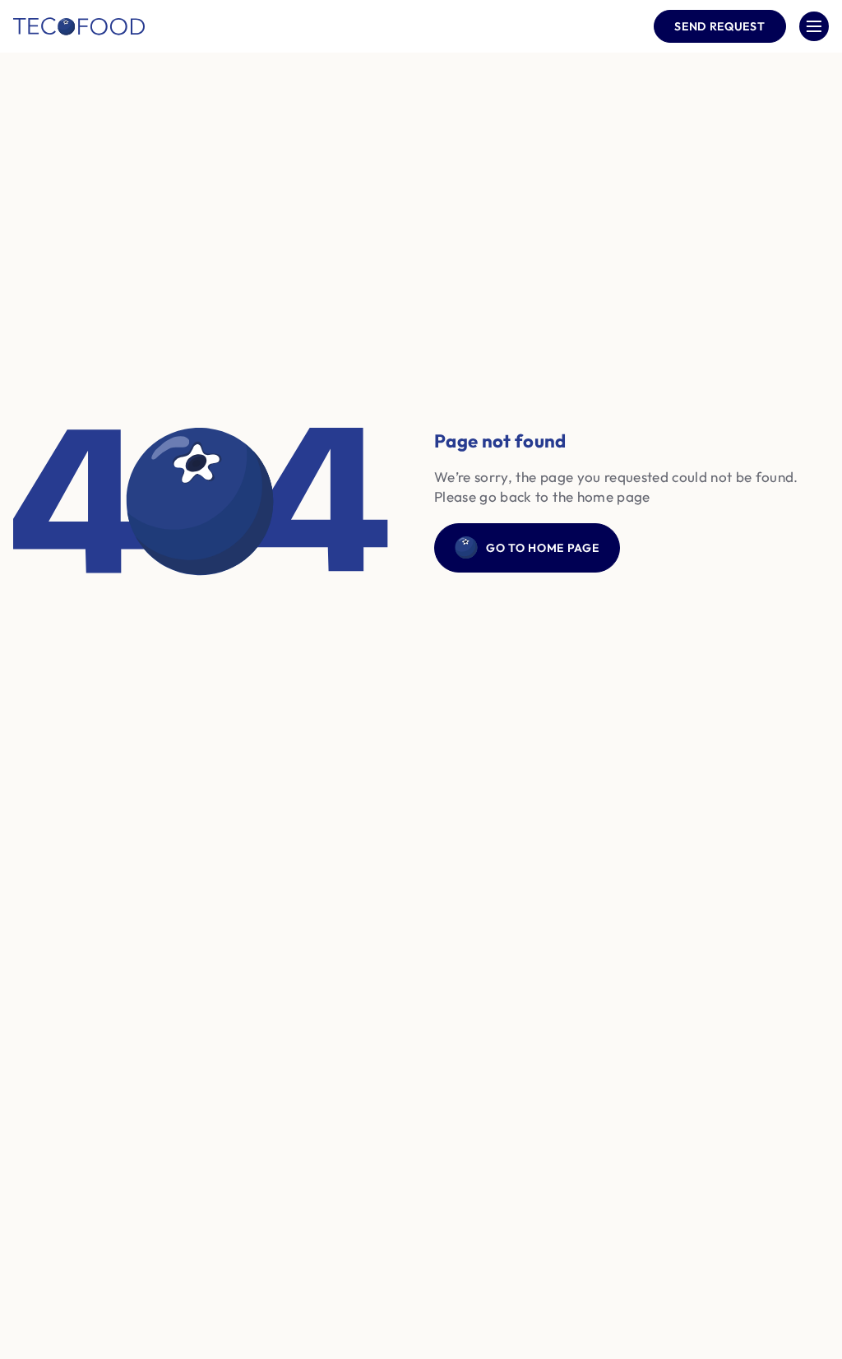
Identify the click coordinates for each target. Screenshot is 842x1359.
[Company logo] (79, 26)
